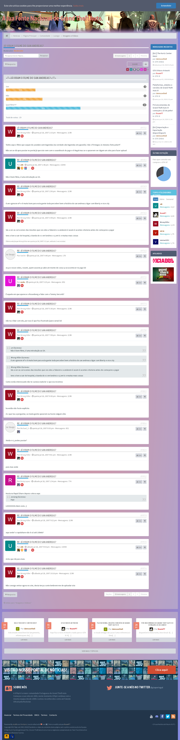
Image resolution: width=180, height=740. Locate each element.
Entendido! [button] (166, 5)
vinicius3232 (164, 240)
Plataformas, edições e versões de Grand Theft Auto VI (163, 88)
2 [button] (133, 56)
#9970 (144, 515)
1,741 (173, 243)
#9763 (144, 212)
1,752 (173, 234)
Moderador (18, 50)
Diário (162, 199)
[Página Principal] (7, 36)
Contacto (53, 715)
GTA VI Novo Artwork (161, 70)
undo (22, 282)
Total (156, 199)
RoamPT (159, 73)
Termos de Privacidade (23, 715)
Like (139, 133)
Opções (109, 594)
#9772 (144, 277)
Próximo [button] (144, 56)
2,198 (173, 225)
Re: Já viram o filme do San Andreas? (36, 159)
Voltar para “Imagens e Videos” (18, 603)
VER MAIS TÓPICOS (90, 651)
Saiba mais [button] (78, 5)
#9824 (144, 449)
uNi (161, 204)
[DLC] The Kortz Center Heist (25, 623)
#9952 (144, 476)
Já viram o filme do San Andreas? (24, 45)
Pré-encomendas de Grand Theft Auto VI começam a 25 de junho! (163, 108)
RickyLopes (25, 481)
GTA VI (157, 76)
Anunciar (7, 715)
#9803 (144, 391)
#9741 (144, 159)
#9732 (144, 127)
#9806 (144, 423)
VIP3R (162, 231)
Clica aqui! (161, 669)
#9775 (144, 303)
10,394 (173, 207)
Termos (44, 715)
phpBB (15, 724)
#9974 (144, 542)
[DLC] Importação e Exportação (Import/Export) (160, 130)
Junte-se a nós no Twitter (139, 687)
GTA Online (159, 61)
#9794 (144, 330)
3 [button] (137, 56)
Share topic (135, 65)
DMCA (36, 715)
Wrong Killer (164, 222)
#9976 (144, 568)
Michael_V (24, 428)
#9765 (144, 250)
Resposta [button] (11, 64)
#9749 (144, 186)
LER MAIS (24, 640)
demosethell (161, 59)
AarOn (23, 255)
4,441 (173, 216)
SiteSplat (24, 724)
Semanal (169, 199)
